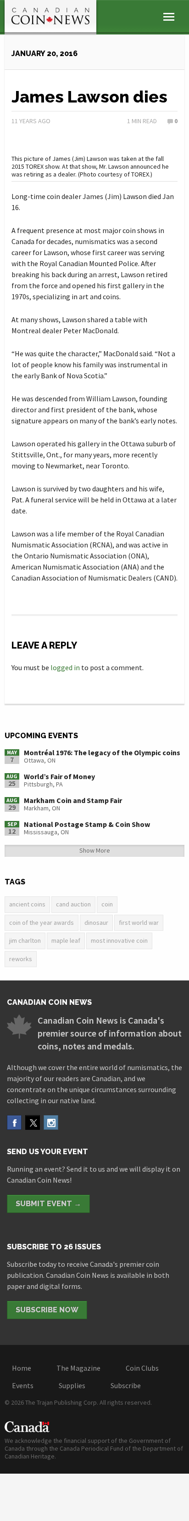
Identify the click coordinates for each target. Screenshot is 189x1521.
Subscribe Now (47, 1309)
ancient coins (27, 904)
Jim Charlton (25, 940)
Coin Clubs (142, 1368)
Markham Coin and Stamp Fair (73, 800)
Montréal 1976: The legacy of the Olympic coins (102, 752)
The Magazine (78, 1368)
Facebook (14, 1122)
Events (22, 1385)
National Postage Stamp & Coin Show (87, 824)
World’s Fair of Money (59, 776)
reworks (20, 959)
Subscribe (126, 1385)
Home (21, 1368)
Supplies (72, 1385)
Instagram (51, 1122)
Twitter (32, 1122)
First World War (139, 922)
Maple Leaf (65, 940)
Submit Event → (48, 1203)
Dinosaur (96, 922)
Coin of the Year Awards (41, 922)
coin (107, 904)
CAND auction (73, 904)
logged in (65, 667)
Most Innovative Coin (119, 940)
